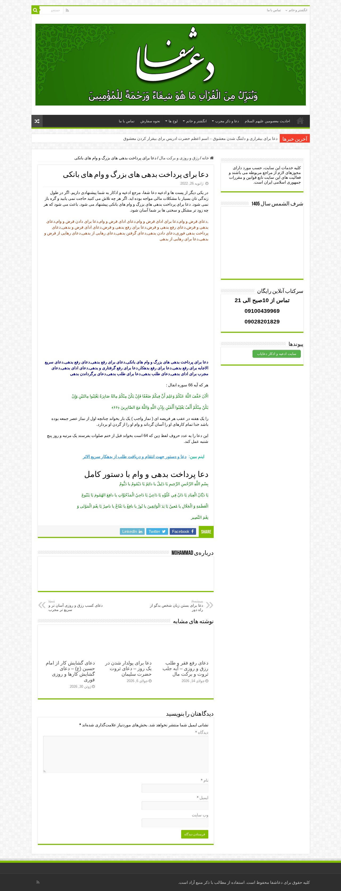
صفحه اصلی (300, 120)
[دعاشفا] (170, 63)
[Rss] (67, 10)
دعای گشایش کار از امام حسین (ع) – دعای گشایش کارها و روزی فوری (70, 671)
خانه (206, 158)
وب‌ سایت (200, 815)
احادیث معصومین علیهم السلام (267, 121)
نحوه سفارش (150, 121)
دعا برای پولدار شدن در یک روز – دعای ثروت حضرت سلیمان (128, 668)
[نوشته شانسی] (37, 121)
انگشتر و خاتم (298, 10)
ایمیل (202, 797)
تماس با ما (274, 10)
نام (204, 780)
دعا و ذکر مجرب (227, 121)
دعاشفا (276, 882)
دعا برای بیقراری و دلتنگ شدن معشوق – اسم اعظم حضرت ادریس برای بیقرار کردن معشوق (200, 138)
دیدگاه (201, 732)
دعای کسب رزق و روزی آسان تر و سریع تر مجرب (75, 606)
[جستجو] (35, 10)
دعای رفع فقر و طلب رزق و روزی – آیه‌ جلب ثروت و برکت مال (185, 668)
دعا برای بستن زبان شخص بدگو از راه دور (176, 606)
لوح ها (173, 121)
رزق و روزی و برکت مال (179, 158)
